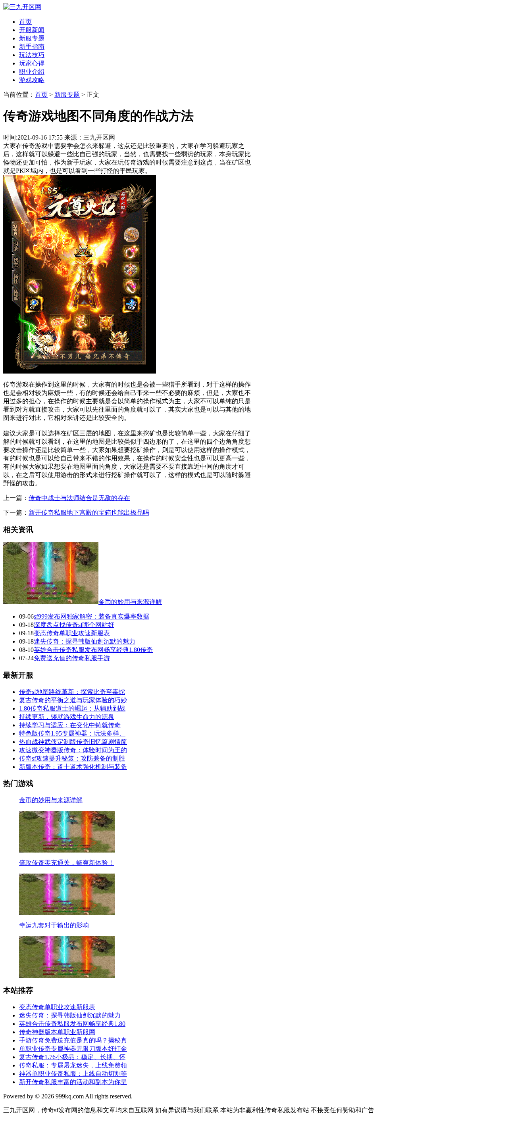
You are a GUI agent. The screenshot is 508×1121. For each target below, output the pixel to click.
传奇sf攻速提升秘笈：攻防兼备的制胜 (72, 758)
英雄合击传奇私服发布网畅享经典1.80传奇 (93, 649)
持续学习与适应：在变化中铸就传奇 (70, 725)
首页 (25, 21)
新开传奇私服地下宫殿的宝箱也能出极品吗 (89, 512)
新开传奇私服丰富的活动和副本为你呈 (73, 1082)
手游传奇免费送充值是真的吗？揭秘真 (73, 1040)
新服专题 (31, 38)
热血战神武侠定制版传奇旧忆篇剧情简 (73, 741)
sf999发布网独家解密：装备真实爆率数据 (91, 616)
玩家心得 (31, 63)
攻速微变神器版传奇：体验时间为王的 (73, 750)
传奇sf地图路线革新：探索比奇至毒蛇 (72, 691)
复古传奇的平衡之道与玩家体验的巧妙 (73, 700)
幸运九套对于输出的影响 (54, 925)
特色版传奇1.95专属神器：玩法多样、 (72, 733)
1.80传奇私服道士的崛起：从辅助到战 (72, 708)
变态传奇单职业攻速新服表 (72, 633)
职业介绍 (31, 71)
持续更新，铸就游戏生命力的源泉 (66, 716)
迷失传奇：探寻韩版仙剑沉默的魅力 (84, 641)
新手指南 (31, 46)
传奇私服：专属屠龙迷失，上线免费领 (73, 1065)
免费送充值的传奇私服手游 (72, 658)
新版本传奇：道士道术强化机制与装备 (73, 766)
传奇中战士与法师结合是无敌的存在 (79, 497)
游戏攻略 (31, 80)
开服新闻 (31, 30)
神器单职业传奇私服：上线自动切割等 (73, 1073)
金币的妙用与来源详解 (130, 601)
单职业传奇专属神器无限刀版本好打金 (73, 1048)
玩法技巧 (31, 55)
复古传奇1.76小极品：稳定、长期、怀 (72, 1057)
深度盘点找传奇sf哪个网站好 (74, 624)
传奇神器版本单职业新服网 (57, 1032)
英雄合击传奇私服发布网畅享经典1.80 (72, 1023)
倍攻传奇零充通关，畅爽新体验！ (66, 862)
